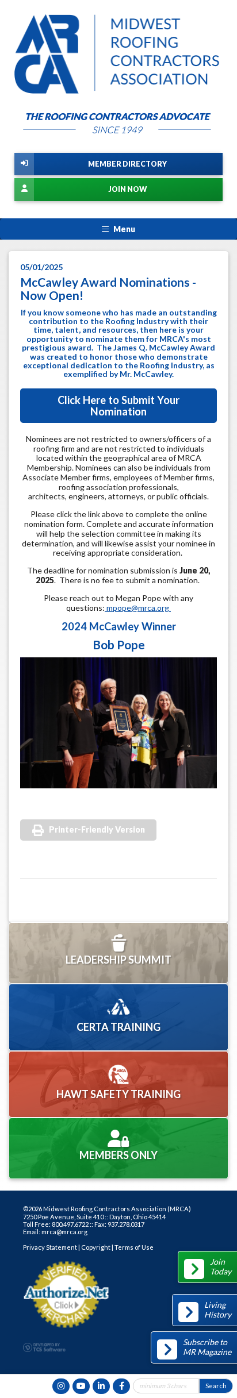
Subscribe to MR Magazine (207, 1347)
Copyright (95, 1247)
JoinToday (220, 1266)
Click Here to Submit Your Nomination (118, 406)
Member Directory (127, 164)
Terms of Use (134, 1247)
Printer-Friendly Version (97, 829)
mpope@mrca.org (138, 608)
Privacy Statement (50, 1247)
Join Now (127, 189)
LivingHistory (217, 1309)
